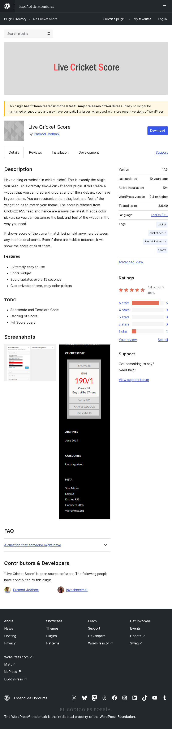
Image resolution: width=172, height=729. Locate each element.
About (8, 621)
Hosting (10, 636)
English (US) (159, 215)
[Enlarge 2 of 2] (105, 350)
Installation (60, 152)
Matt (10, 664)
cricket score (158, 233)
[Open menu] (165, 6)
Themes (52, 628)
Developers (97, 636)
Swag (136, 643)
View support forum (134, 380)
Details (14, 152)
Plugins (51, 636)
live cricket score (155, 241)
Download (157, 130)
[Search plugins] (48, 34)
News (8, 628)
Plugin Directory (15, 19)
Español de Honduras (30, 698)
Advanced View (131, 262)
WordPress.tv (100, 643)
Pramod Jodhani (46, 134)
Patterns (52, 643)
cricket (162, 224)
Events (135, 628)
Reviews (35, 152)
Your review (128, 340)
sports (162, 250)
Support (162, 152)
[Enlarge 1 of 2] (50, 350)
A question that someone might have (32, 545)
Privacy (10, 643)
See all (163, 340)
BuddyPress (15, 679)
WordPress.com (18, 657)
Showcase (54, 621)
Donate (138, 636)
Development (88, 152)
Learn (92, 621)
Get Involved (140, 621)
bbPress (12, 672)
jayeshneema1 (77, 590)
